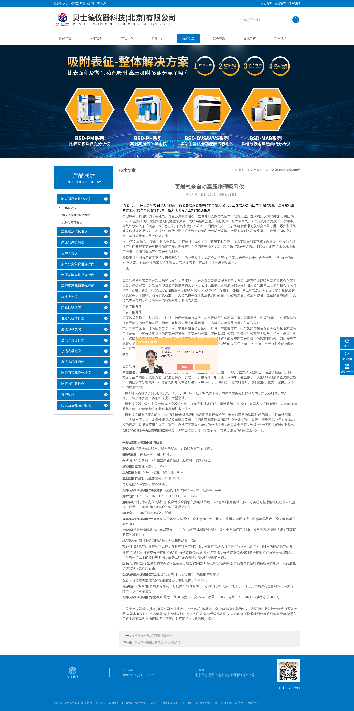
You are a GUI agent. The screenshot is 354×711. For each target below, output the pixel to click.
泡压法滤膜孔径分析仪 (77, 275)
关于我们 (96, 38)
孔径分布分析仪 (72, 222)
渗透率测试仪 (71, 329)
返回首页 (266, 3)
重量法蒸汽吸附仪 (74, 231)
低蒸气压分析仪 (72, 318)
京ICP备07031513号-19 (176, 702)
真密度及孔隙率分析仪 (77, 285)
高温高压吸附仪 (72, 362)
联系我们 (294, 3)
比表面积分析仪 (72, 383)
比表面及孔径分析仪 (76, 405)
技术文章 (188, 38)
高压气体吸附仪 (72, 242)
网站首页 (65, 38)
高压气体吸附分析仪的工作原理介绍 (158, 642)
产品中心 (127, 38)
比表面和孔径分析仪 (76, 372)
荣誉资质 (219, 38)
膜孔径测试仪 (71, 307)
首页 (242, 170)
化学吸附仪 (69, 253)
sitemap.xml (203, 702)
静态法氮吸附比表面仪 (76, 215)
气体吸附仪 (69, 208)
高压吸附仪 (69, 296)
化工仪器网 (236, 702)
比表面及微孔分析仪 (76, 199)
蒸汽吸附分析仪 (72, 340)
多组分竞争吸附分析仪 (77, 264)
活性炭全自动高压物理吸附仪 (153, 635)
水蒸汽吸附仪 (71, 351)
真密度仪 (67, 394)
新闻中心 (157, 38)
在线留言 (280, 3)
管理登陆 (254, 702)
